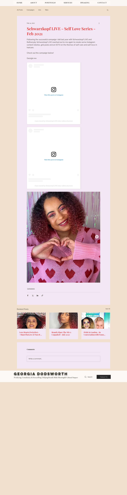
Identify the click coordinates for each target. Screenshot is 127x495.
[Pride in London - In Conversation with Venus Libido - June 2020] (95, 321)
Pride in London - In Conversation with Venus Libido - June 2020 (94, 333)
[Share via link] (42, 295)
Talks (46, 10)
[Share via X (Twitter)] (33, 295)
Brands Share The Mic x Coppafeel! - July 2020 (61, 333)
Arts (39, 10)
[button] (108, 10)
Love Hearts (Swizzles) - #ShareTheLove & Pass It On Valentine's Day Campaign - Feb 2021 (31, 333)
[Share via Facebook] (28, 295)
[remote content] (63, 93)
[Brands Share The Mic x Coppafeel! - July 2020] (63, 321)
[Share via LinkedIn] (37, 295)
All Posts (20, 10)
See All (108, 309)
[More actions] (99, 23)
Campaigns (30, 10)
